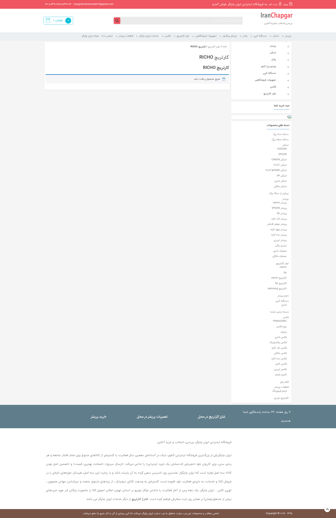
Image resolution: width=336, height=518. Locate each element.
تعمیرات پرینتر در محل (152, 416)
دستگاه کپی (282, 301)
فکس (286, 317)
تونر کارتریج (214, 46)
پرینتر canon (280, 202)
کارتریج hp (281, 283)
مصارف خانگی (279, 256)
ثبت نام (273, 4)
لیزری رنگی (281, 245)
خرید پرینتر (98, 416)
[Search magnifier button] (117, 20)
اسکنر (286, 145)
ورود (285, 4)
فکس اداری (281, 337)
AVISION (282, 149)
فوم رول (284, 382)
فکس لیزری (280, 369)
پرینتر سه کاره (279, 235)
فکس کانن (281, 364)
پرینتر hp (282, 213)
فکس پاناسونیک (278, 342)
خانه (224, 46)
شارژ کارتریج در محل (211, 416)
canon (283, 267)
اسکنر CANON (279, 159)
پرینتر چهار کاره (278, 229)
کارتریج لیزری (281, 398)
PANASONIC (280, 321)
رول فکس (281, 326)
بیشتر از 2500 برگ (279, 193)
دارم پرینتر (283, 296)
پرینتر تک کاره (279, 219)
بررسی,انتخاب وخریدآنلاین (278, 23)
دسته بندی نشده (279, 312)
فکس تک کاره (279, 348)
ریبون (284, 332)
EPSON (283, 154)
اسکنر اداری (281, 181)
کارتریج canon (279, 278)
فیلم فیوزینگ (279, 391)
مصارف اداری (280, 251)
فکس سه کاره (279, 358)
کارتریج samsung (277, 288)
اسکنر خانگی (280, 186)
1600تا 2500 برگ (280, 140)
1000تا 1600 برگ (281, 134)
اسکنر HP (282, 176)
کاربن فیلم (281, 374)
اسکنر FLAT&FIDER (276, 170)
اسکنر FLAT (280, 165)
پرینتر (286, 199)
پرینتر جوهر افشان (277, 224)
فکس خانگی (280, 353)
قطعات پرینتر (281, 387)
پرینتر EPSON (279, 208)
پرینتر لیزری (280, 240)
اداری (284, 305)
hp (285, 272)
